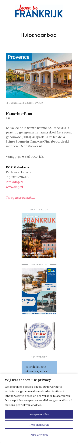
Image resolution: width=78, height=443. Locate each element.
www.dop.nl (14, 187)
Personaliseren (39, 424)
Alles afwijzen (39, 435)
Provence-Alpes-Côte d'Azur (24, 103)
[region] (39, 408)
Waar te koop (39, 210)
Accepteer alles (39, 414)
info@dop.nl (14, 182)
